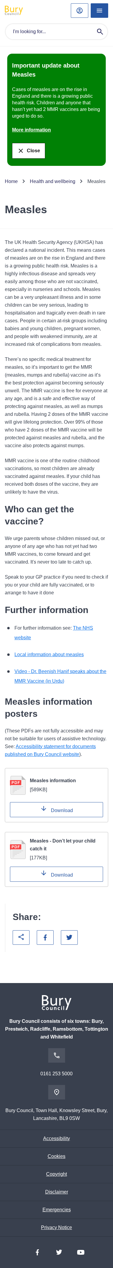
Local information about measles (49, 654)
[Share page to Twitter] (69, 937)
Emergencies (56, 1209)
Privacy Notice (56, 1227)
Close (33, 150)
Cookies (56, 1156)
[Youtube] (81, 1252)
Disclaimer (56, 1191)
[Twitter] (59, 1252)
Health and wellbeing (52, 181)
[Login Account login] (79, 10)
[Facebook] (37, 1252)
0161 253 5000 (56, 1073)
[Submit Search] (100, 31)
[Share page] (21, 937)
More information (31, 129)
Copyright (56, 1174)
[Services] (99, 10)
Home (11, 181)
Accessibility (56, 1138)
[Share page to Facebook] (45, 937)
